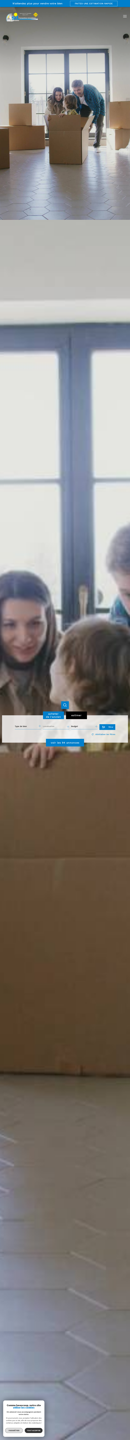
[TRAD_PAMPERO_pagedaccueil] (22, 21)
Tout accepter (33, 1430)
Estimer (76, 715)
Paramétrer (14, 1430)
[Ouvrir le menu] (126, 16)
